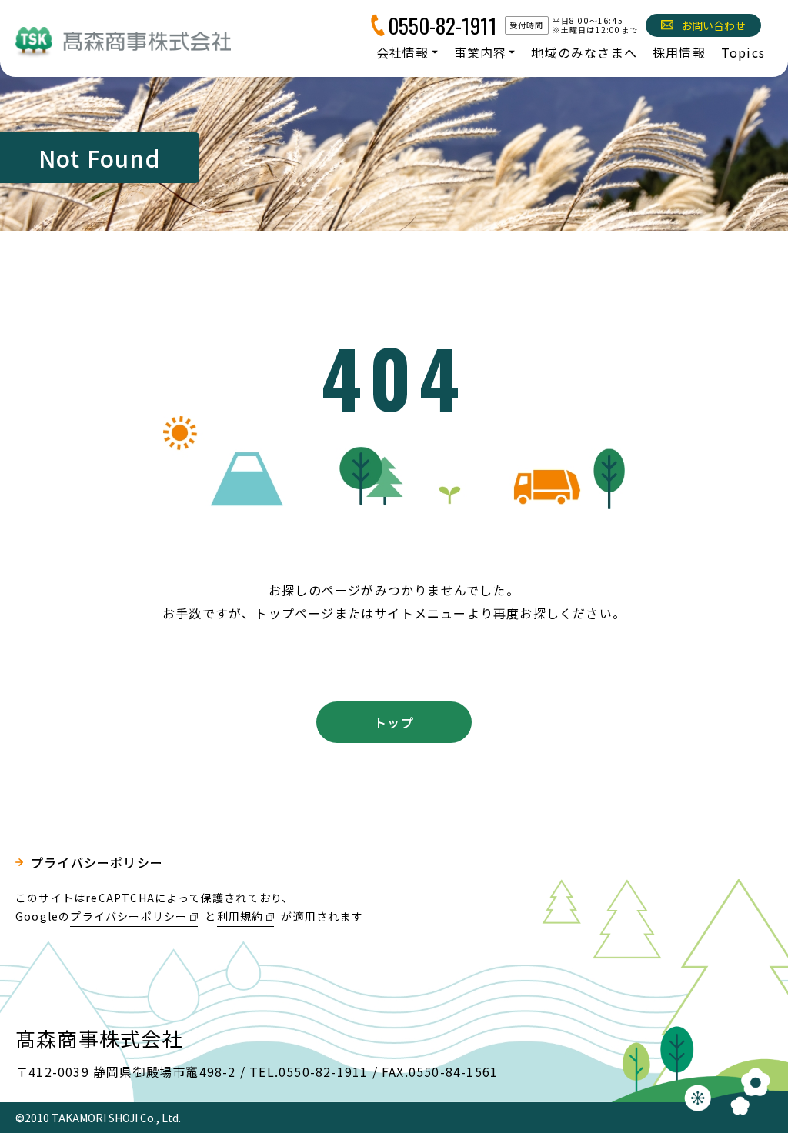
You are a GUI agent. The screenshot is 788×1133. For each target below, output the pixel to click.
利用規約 (240, 916)
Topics (743, 52)
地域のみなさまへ (584, 52)
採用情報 (679, 52)
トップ (394, 722)
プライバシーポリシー (97, 862)
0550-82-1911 (442, 25)
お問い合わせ (713, 25)
